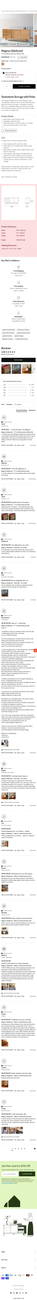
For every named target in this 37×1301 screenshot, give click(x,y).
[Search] (6, 6)
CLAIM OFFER (27, 1174)
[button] (8, 57)
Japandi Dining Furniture (23, 333)
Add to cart (25, 86)
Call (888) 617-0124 (18, 321)
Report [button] (18, 445)
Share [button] (22, 445)
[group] (18, 352)
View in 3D (25, 44)
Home (2, 11)
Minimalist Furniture (7, 339)
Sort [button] (2, 404)
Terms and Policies (18, 1289)
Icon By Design (20, 1285)
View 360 (13, 44)
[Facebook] (11, 1293)
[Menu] (2, 6)
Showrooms (17, 2)
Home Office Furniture (8, 333)
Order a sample (19, 290)
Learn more (18, 275)
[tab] (21, 410)
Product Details (7, 116)
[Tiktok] (20, 1293)
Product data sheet (10, 130)
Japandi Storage (18, 336)
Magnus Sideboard (21, 11)
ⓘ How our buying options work (11, 81)
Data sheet (24, 57)
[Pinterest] (26, 1293)
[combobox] (4, 1)
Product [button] (9, 404)
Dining (7, 11)
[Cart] (35, 6)
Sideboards (12, 11)
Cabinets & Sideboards (8, 329)
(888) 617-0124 (32, 1)
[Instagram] (14, 1293)
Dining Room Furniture (23, 329)
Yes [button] (15, 445)
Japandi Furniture (7, 336)
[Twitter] (23, 1293)
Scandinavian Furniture (21, 339)
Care (3, 138)
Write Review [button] (18, 360)
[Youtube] (17, 1293)
